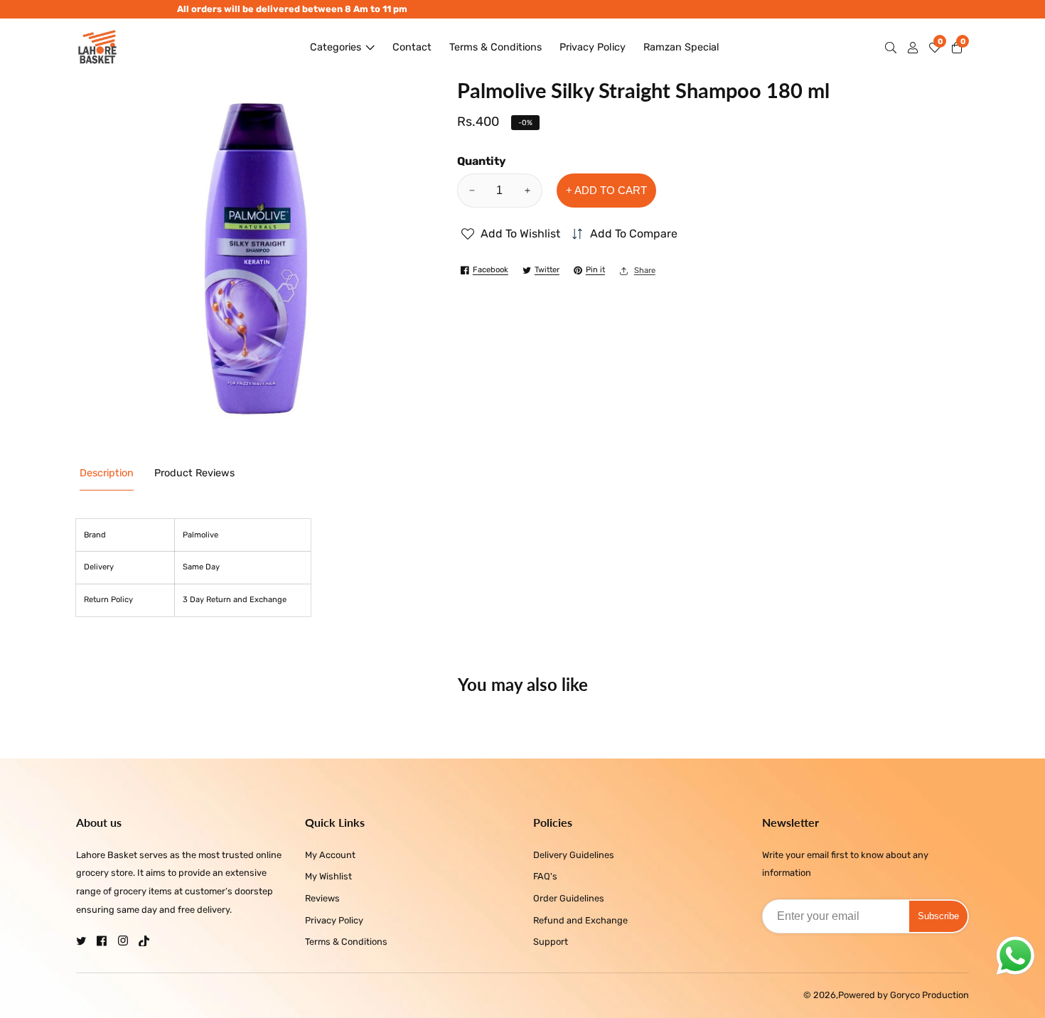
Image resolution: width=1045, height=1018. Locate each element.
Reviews (322, 898)
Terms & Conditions (495, 47)
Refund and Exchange (580, 920)
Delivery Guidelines (573, 855)
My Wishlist (328, 876)
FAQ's (545, 876)
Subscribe (938, 916)
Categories (335, 47)
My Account (330, 855)
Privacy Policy (592, 47)
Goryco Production (929, 995)
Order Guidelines (568, 898)
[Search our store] (893, 47)
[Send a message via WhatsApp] (1015, 955)
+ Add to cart (606, 190)
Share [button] (644, 270)
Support (550, 941)
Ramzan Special (681, 47)
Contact (412, 47)
